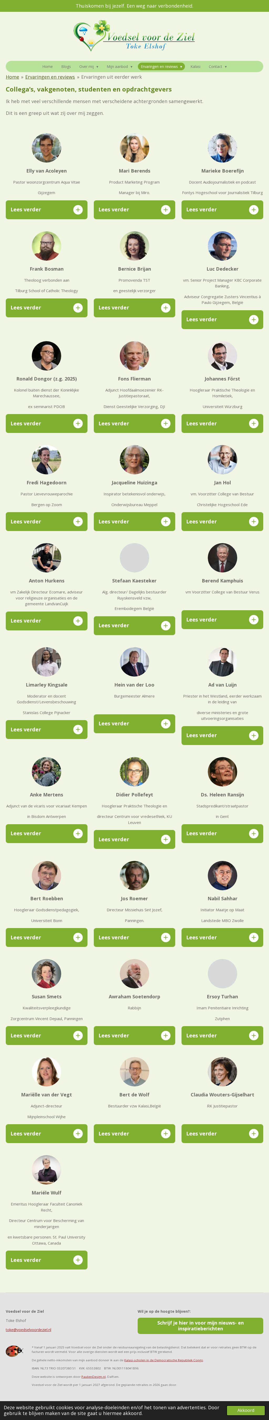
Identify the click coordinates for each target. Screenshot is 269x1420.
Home (12, 77)
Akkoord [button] (245, 1410)
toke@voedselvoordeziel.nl (28, 1329)
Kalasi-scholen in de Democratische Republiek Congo (163, 1360)
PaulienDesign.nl (93, 1377)
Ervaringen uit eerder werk (111, 77)
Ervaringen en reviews (50, 77)
